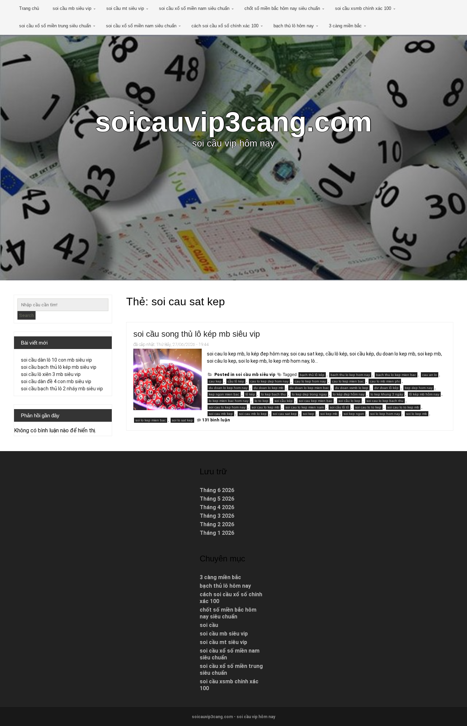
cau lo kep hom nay (310, 381)
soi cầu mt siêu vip (125, 8)
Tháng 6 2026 (217, 490)
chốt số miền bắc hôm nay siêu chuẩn (282, 8)
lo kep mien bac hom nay (229, 401)
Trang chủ (29, 8)
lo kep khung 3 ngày (387, 394)
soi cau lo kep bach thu (384, 401)
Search (26, 315)
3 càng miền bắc (345, 25)
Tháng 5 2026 (217, 498)
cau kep (215, 381)
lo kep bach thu (273, 394)
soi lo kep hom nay (385, 414)
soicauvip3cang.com (233, 121)
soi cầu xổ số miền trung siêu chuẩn (55, 25)
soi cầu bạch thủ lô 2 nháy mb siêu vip (62, 388)
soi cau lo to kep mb (403, 407)
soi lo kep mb (416, 414)
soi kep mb (328, 414)
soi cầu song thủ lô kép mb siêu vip (196, 333)
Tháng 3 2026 (217, 516)
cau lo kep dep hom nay (269, 381)
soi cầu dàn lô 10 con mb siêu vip (56, 360)
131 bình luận (216, 420)
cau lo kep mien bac (348, 381)
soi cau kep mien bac (315, 401)
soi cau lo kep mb (265, 407)
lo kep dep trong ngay (309, 394)
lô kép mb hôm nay (424, 394)
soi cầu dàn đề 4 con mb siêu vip (56, 381)
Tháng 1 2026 (217, 533)
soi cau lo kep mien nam (304, 407)
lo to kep (261, 401)
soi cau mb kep (221, 414)
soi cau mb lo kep (253, 414)
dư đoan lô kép (386, 388)
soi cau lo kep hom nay (227, 407)
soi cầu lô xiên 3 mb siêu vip (51, 374)
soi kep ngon (354, 414)
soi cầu (209, 625)
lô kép (250, 394)
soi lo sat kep (182, 420)
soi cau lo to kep (368, 407)
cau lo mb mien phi (385, 381)
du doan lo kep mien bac (309, 388)
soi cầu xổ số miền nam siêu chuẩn (194, 8)
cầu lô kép (236, 381)
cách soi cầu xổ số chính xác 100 (224, 25)
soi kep (308, 414)
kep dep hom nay (418, 388)
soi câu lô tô (339, 407)
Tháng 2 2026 (217, 524)
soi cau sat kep (285, 414)
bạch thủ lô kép (312, 375)
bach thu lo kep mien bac (396, 375)
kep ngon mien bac (224, 394)
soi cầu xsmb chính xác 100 (363, 8)
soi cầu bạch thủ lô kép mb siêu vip (58, 367)
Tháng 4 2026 (217, 507)
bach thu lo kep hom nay (350, 375)
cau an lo (429, 375)
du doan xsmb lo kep (351, 388)
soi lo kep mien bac (150, 420)
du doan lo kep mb (268, 388)
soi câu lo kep (349, 401)
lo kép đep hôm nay (348, 394)
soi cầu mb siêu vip (72, 8)
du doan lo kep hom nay (228, 388)
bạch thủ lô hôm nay (293, 25)
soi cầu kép (284, 401)
